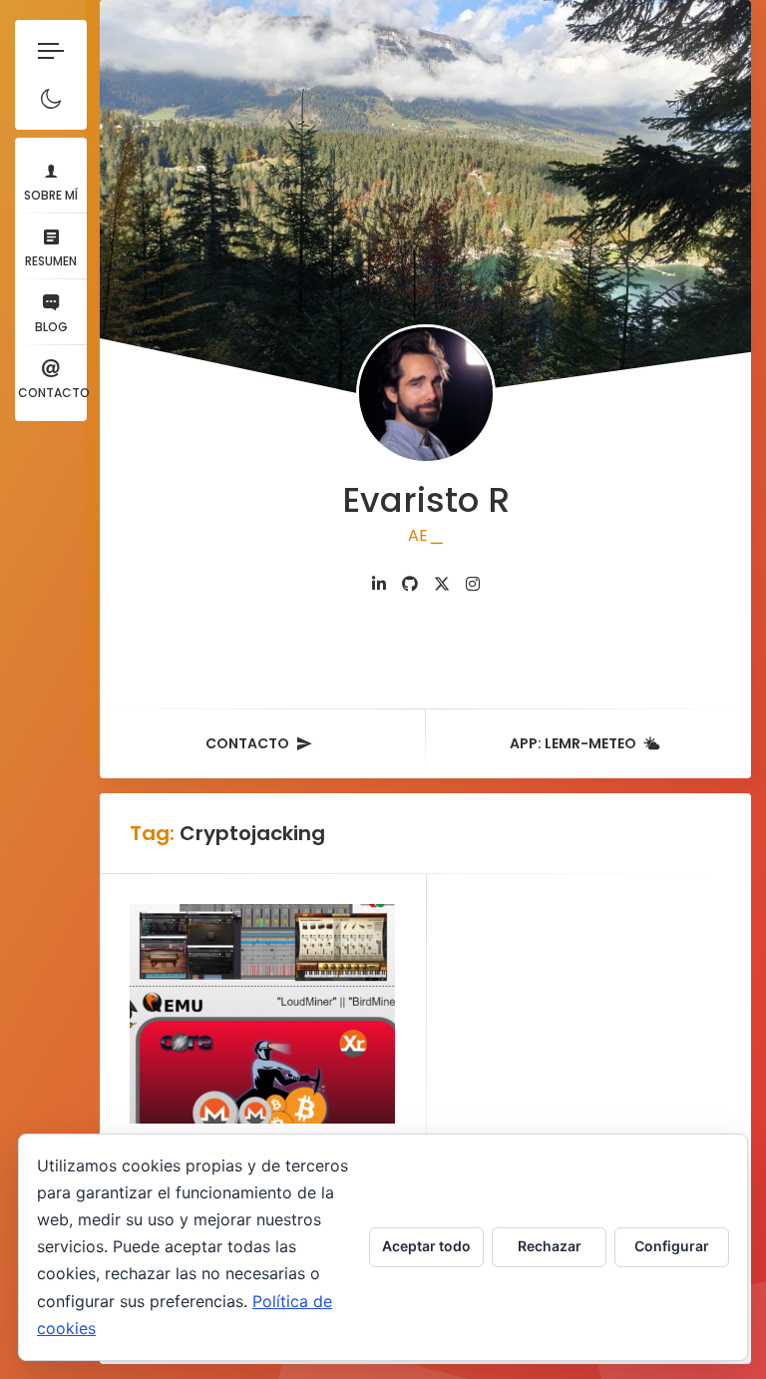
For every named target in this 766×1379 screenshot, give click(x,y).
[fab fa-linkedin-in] (379, 584)
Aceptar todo (426, 1245)
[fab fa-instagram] (473, 584)
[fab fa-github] (410, 584)
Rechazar (549, 1245)
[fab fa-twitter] (442, 584)
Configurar (671, 1245)
